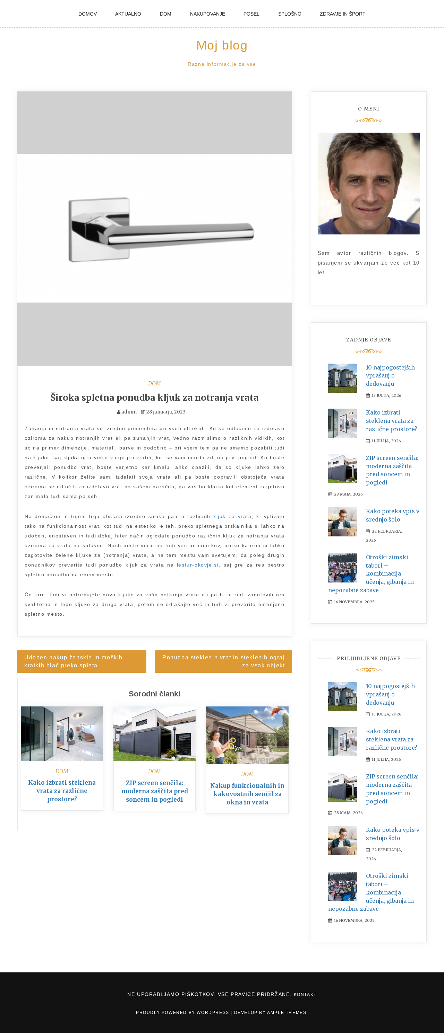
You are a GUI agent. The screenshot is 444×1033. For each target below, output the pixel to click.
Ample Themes (286, 1012)
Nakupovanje (207, 14)
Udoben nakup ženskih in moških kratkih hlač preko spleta (73, 661)
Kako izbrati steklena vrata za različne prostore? (62, 791)
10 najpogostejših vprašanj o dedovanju (390, 376)
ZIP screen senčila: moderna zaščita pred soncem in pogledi (154, 791)
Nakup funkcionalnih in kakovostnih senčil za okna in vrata (247, 794)
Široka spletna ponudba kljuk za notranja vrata (154, 397)
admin (129, 412)
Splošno (289, 14)
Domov (87, 14)
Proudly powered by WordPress (183, 1012)
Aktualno (128, 14)
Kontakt (305, 994)
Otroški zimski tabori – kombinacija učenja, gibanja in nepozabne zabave (371, 574)
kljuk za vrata (232, 516)
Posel (251, 14)
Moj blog (222, 45)
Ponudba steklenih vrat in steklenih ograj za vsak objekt (223, 661)
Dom (165, 14)
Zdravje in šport (343, 14)
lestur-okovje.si (198, 565)
